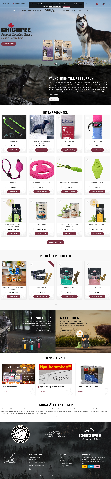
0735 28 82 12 (40, 463)
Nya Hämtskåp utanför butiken (52, 387)
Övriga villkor (64, 465)
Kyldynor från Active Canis (87, 387)
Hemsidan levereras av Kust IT (64, 476)
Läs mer (5, 391)
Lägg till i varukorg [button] (69, 150)
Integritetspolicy (66, 463)
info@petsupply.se (41, 465)
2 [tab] (55, 304)
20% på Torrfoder (10, 387)
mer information (55, 6)
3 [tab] (56, 304)
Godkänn (66, 6)
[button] (4, 118)
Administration (50, 476)
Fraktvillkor (64, 460)
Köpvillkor (63, 458)
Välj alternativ (14, 150)
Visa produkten (8, 43)
